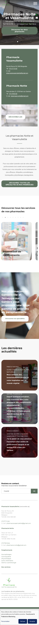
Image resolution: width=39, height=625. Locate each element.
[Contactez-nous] (36, 17)
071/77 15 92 (13, 68)
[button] (2, 217)
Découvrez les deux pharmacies (19, 30)
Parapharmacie (6, 550)
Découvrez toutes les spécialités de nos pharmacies (20, 184)
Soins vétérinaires (7, 560)
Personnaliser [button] (5, 621)
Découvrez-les (15, 117)
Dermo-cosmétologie (8, 563)
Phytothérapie (6, 558)
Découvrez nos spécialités (15, 318)
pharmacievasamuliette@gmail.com (17, 73)
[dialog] (19, 617)
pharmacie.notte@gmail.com (19, 96)
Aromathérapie (6, 554)
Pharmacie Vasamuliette (10, 506)
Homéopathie (6, 556)
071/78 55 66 (13, 94)
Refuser (22, 621)
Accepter (32, 621)
